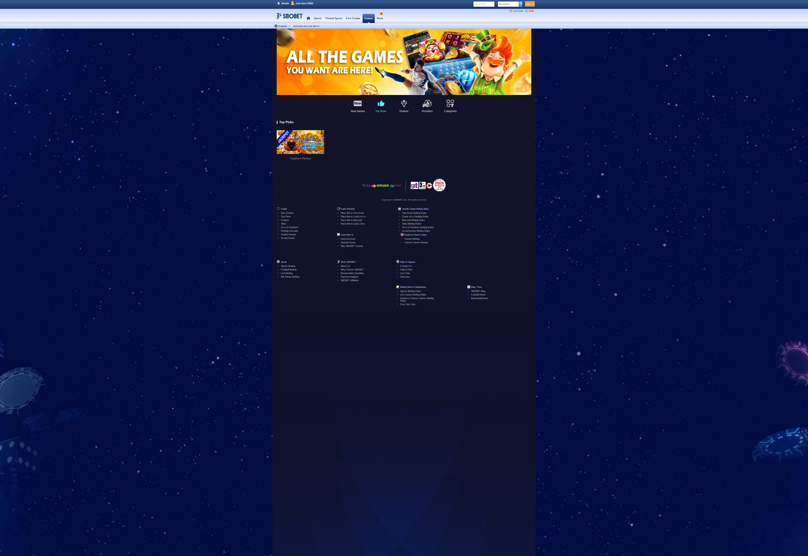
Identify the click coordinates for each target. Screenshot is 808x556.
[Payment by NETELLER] (382, 187)
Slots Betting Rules (411, 223)
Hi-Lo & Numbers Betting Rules (418, 227)
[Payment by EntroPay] (392, 187)
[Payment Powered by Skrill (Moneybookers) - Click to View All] (398, 187)
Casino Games (288, 234)
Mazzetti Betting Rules (413, 220)
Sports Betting (288, 266)
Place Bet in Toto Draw (352, 213)
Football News (478, 294)
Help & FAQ (406, 269)
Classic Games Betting (416, 242)
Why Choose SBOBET (352, 269)
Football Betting (288, 269)
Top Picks (286, 216)
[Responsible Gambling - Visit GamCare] (422, 186)
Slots (283, 223)
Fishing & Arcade (289, 231)
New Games (287, 213)
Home (308, 18)
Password (504, 4)
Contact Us (406, 266)
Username (479, 4)
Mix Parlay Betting (290, 276)
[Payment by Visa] (366, 187)
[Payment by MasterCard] (373, 187)
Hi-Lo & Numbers (290, 227)
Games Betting (412, 239)
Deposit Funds (348, 242)
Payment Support (349, 276)
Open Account (348, 239)
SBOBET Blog (478, 291)
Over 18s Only (407, 304)
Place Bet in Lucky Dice (353, 223)
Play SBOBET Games (352, 246)
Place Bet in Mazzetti (351, 220)
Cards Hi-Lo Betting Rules (415, 216)
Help (531, 11)
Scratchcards (288, 238)
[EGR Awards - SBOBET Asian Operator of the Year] (439, 185)
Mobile (285, 3)
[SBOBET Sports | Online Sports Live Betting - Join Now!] (288, 17)
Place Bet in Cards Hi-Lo (353, 216)
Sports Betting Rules (410, 291)
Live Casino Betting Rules (413, 294)
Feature (285, 220)
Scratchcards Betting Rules (416, 231)
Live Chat (518, 11)
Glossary (405, 276)
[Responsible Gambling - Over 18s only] (429, 187)
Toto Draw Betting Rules (414, 213)
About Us (345, 266)
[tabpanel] (404, 62)
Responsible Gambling (352, 273)
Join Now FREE (304, 3)
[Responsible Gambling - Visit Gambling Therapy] (414, 186)
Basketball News (479, 298)
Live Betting (287, 273)
